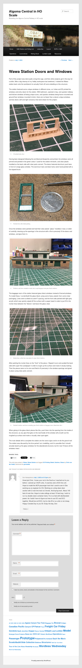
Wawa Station (32, 462)
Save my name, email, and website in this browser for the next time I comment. (36, 590)
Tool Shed (59, 642)
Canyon (28, 626)
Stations (57, 462)
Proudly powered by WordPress (41, 660)
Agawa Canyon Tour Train (35, 623)
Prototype (27, 638)
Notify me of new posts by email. (23, 606)
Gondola (13, 630)
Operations (13, 54)
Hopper (32, 631)
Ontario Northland (46, 634)
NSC (31, 634)
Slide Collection (28, 642)
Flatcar (37, 626)
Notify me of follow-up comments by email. (26, 602)
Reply (25, 509)
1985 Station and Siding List (25, 49)
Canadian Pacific (16, 626)
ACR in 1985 (58, 49)
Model (52, 462)
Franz (42, 627)
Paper (63, 634)
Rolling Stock (35, 54)
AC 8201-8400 (13, 623)
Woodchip (28, 646)
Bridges (63, 623)
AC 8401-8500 (21, 623)
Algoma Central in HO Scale (25, 13)
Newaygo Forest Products (17, 634)
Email (16, 573)
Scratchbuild (15, 642)
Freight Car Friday (55, 626)
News (27, 634)
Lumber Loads (46, 54)
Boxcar (57, 622)
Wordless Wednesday (52, 646)
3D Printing (46, 462)
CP (32, 626)
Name (16, 563)
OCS (35, 634)
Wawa (25, 462)
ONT (38, 634)
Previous (63, 60)
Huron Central (39, 631)
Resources (58, 54)
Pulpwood (39, 638)
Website (15, 584)
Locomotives (23, 54)
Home (11, 49)
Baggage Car (49, 623)
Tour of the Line (15, 646)
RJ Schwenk (48, 639)
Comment (16, 533)
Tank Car (53, 642)
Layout (49, 49)
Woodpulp (36, 646)
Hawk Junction (22, 631)
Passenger (14, 638)
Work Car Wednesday (15, 649)
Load (53, 631)
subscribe (40, 49)
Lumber (59, 630)
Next (71, 60)
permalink (27, 464)
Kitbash (48, 631)
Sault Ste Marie (59, 638)
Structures (46, 642)
